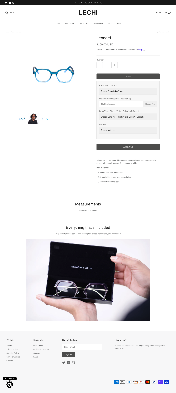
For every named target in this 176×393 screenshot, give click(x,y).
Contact (9, 361)
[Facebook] (10, 3)
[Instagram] (13, 3)
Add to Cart (128, 147)
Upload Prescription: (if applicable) (115, 99)
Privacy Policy (12, 349)
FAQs (35, 357)
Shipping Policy (12, 353)
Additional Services (41, 349)
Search (9, 345)
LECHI (13, 381)
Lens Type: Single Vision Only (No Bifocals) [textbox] (119, 111)
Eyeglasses (83, 23)
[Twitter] (6, 3)
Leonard (18, 32)
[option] (53, 73)
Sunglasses (98, 23)
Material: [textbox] (103, 124)
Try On (128, 76)
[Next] (88, 73)
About (119, 23)
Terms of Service (13, 357)
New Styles (69, 23)
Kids (109, 23)
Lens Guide (38, 345)
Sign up (69, 354)
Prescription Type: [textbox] (108, 85)
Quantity (100, 60)
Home (57, 23)
